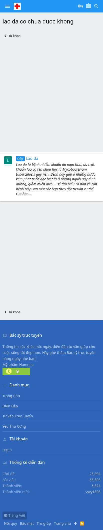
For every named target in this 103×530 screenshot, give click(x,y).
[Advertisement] (51, 95)
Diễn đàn (10, 406)
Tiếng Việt (16, 515)
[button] (7, 6)
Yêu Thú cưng (14, 426)
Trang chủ (11, 395)
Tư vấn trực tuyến (17, 416)
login (7, 449)
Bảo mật (27, 523)
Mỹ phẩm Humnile (18, 364)
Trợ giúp (44, 523)
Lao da (27, 158)
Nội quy (10, 523)
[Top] (75, 524)
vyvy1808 (93, 491)
